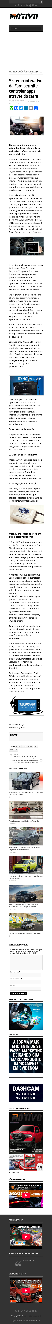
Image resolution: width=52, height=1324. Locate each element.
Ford (24, 746)
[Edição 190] (26, 1171)
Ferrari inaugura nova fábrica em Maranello (24, 821)
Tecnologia (24, 101)
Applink (18, 746)
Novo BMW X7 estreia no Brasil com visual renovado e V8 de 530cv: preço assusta (23, 906)
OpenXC (30, 746)
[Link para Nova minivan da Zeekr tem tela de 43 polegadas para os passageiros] (26, 790)
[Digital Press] (26, 1072)
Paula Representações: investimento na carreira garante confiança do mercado (25, 760)
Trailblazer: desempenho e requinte (26, 755)
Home (13, 71)
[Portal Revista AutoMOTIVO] (26, 19)
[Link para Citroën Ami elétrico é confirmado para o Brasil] (26, 931)
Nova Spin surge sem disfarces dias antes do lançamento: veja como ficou (24, 849)
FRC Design (36, 1321)
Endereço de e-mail (15, 979)
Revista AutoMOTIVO (28, 1260)
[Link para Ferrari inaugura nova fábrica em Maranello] (26, 818)
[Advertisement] (26, 51)
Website (12, 986)
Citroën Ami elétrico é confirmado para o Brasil (25, 933)
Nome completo (14, 972)
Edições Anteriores (27, 71)
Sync (36, 746)
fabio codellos (20, 100)
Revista (18, 71)
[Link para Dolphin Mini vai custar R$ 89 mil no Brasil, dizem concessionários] (26, 873)
